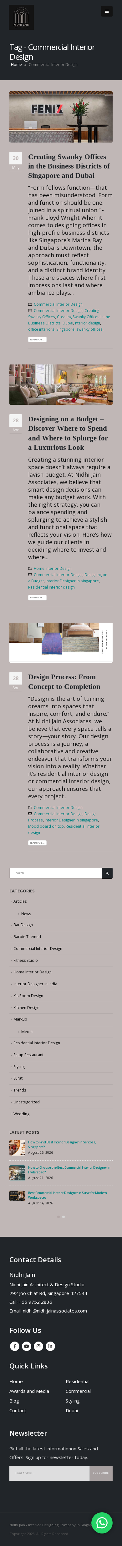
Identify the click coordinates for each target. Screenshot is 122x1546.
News (26, 913)
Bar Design (23, 924)
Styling (19, 1066)
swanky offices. (90, 329)
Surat (18, 1078)
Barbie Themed (27, 936)
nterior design (87, 322)
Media (27, 1031)
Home (16, 64)
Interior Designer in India (35, 983)
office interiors (41, 329)
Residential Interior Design (36, 1043)
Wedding (21, 1114)
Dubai (68, 322)
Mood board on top (46, 826)
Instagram (38, 1346)
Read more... (37, 339)
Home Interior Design (53, 568)
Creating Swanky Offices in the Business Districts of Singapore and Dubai (69, 166)
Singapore (65, 329)
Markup (20, 1019)
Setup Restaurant (28, 1054)
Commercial (78, 1391)
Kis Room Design (28, 995)
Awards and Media (29, 1391)
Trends (19, 1090)
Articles (20, 901)
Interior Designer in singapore (72, 580)
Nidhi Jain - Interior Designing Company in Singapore (53, 1525)
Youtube (26, 1346)
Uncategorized (26, 1102)
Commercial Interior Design (58, 304)
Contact (17, 1410)
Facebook (14, 1346)
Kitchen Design (26, 1007)
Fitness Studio (25, 960)
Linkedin (50, 1346)
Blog (14, 1401)
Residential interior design (51, 587)
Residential (77, 1381)
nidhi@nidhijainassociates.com (55, 1311)
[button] (58, 1217)
